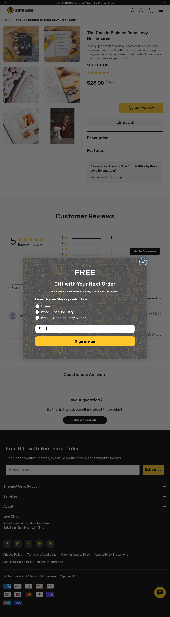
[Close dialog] (143, 261)
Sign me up (85, 341)
